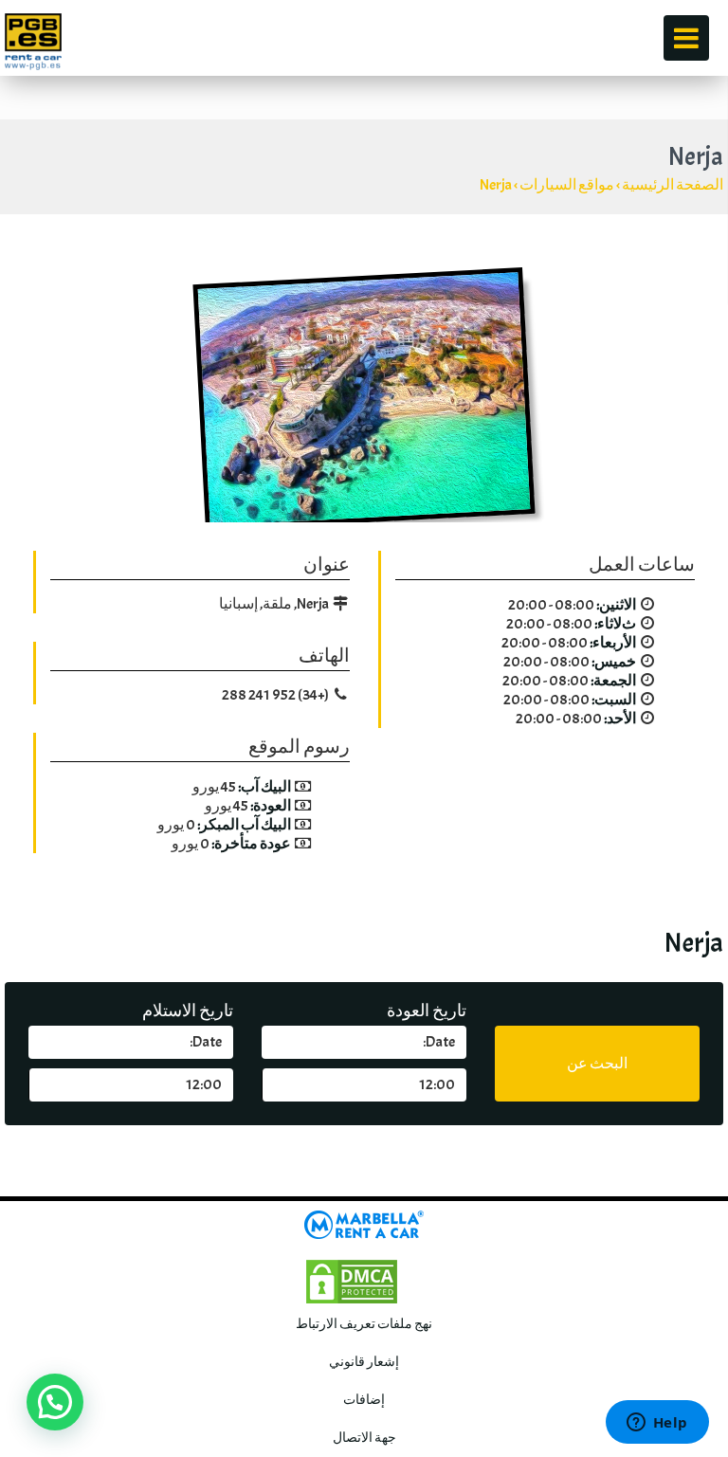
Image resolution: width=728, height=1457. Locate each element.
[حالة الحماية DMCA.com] (351, 1277)
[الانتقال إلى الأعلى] (686, 1159)
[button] (55, 1402)
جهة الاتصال (364, 1438)
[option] (364, 399)
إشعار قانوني (364, 1362)
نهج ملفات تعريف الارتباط (364, 1324)
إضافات (364, 1400)
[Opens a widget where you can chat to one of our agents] (657, 1424)
